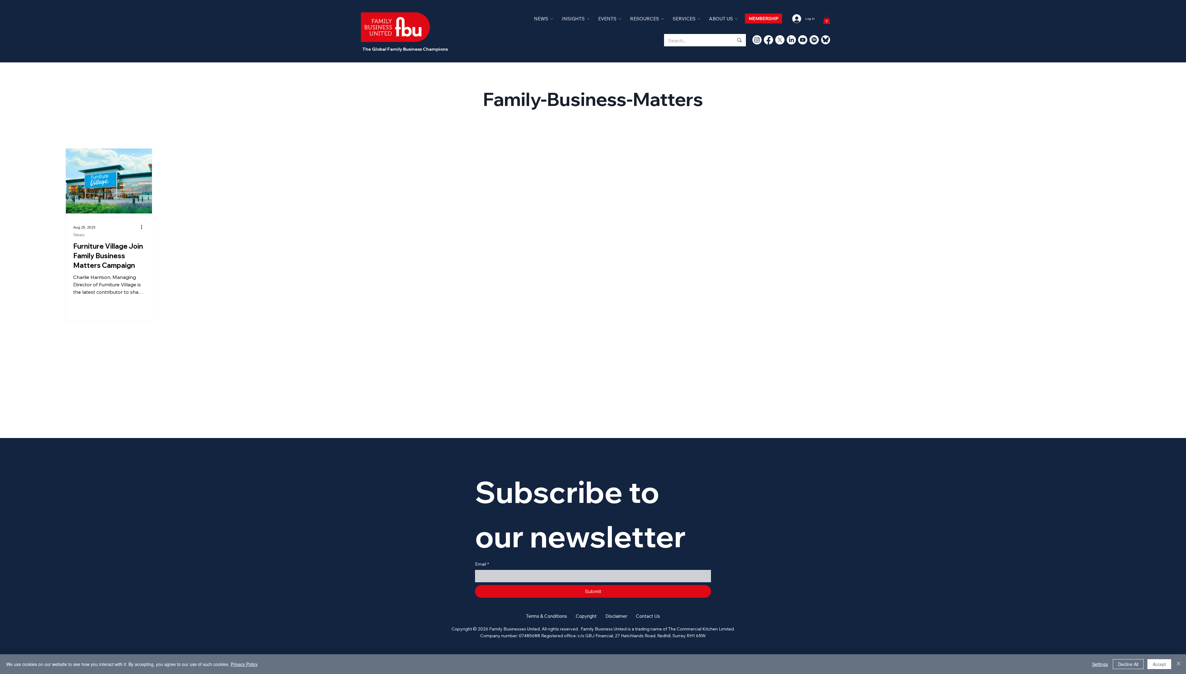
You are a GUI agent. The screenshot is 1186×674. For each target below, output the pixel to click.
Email (482, 564)
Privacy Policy (244, 664)
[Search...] (739, 40)
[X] (779, 39)
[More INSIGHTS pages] (588, 18)
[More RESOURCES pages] (662, 18)
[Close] (1178, 664)
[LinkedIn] (791, 39)
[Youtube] (802, 39)
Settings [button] (1100, 664)
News (79, 235)
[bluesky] (825, 39)
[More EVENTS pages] (619, 18)
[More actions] (143, 227)
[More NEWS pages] (551, 18)
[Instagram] (757, 39)
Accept (1159, 664)
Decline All (1128, 664)
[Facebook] (768, 39)
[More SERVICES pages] (698, 18)
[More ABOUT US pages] (736, 18)
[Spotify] (814, 39)
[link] (826, 19)
